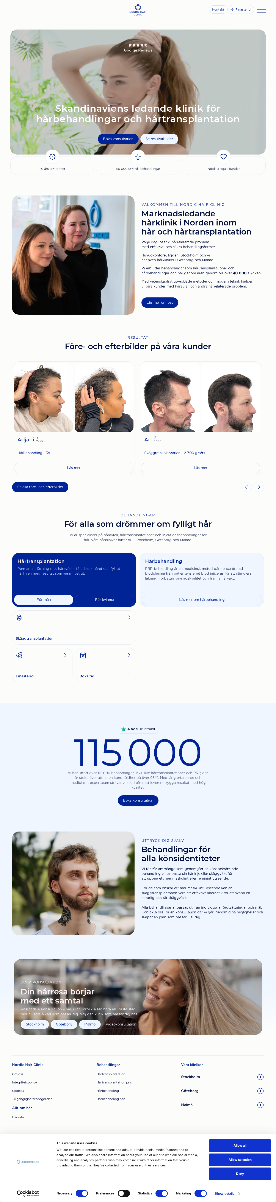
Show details (224, 1193)
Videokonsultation (121, 1024)
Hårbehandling (108, 1091)
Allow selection (240, 1159)
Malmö (90, 1024)
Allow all (240, 1145)
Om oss (17, 1074)
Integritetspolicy (24, 1082)
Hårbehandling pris (111, 1099)
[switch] (124, 1193)
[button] (247, 487)
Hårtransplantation (111, 1074)
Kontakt (218, 9)
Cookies (18, 1091)
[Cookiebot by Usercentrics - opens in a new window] (28, 1193)
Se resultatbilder (159, 139)
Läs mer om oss (160, 302)
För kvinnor (104, 600)
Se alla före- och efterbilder (40, 487)
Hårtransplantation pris (114, 1082)
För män (44, 600)
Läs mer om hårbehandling (202, 600)
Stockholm (35, 1024)
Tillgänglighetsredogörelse (32, 1099)
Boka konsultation (118, 139)
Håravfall (18, 1117)
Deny (240, 1173)
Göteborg (64, 1024)
